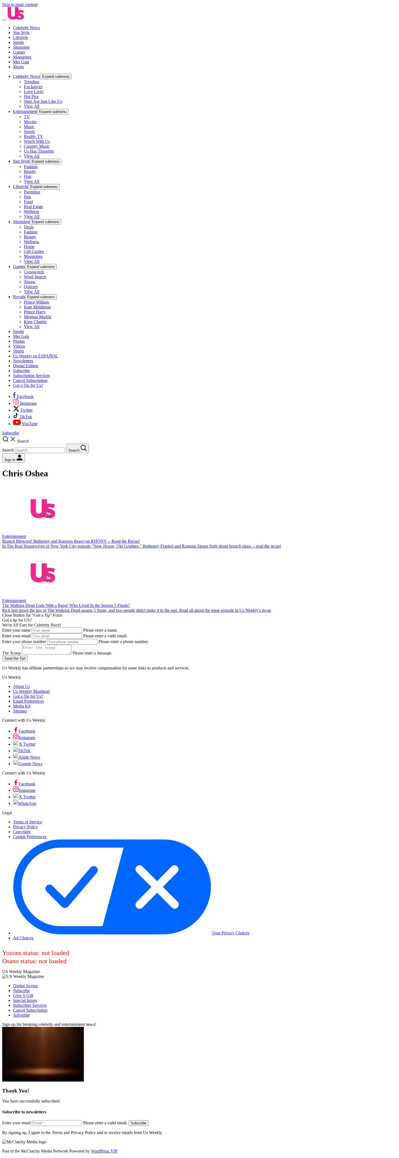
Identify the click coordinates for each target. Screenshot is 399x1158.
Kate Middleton (37, 307)
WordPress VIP (104, 1151)
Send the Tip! (15, 658)
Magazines (22, 57)
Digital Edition (25, 365)
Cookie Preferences (29, 836)
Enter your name (16, 630)
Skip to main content (19, 4)
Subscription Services (31, 375)
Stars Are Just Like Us (43, 101)
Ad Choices (23, 937)
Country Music (37, 146)
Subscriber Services (30, 1005)
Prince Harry (35, 312)
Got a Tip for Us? (28, 385)
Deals (29, 227)
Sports (18, 42)
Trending (31, 81)
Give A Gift (23, 995)
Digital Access (25, 985)
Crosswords (34, 272)
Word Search (35, 276)
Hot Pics (31, 96)
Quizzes (31, 286)
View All (31, 106)
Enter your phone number (24, 641)
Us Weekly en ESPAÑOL (35, 356)
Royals (19, 296)
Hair (27, 176)
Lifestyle (20, 37)
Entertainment (25, 111)
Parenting (32, 192)
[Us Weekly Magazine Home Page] (16, 18)
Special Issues (25, 1000)
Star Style (21, 32)
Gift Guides (34, 251)
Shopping (21, 47)
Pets (27, 196)
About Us (21, 686)
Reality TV (33, 136)
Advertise (21, 1015)
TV (27, 117)
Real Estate (33, 206)
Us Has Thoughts (39, 151)
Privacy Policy (25, 827)
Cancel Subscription (30, 380)
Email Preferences (28, 701)
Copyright (21, 831)
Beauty (30, 171)
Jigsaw (30, 281)
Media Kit (21, 706)
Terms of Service (27, 822)
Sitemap (20, 711)
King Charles (35, 321)
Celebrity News (26, 27)
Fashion (30, 166)
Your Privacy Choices (230, 933)
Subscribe (21, 370)
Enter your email (16, 636)
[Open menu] (4, 20)
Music (29, 126)
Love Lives (33, 91)
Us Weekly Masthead (31, 691)
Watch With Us (37, 141)
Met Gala (21, 62)
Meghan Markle (37, 316)
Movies (30, 121)
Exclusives (33, 86)
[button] (199, 444)
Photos (19, 341)
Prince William (36, 302)
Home (29, 246)
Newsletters (23, 361)
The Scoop (11, 653)
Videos (19, 346)
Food (28, 201)
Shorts (18, 66)
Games (19, 52)
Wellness (31, 211)
